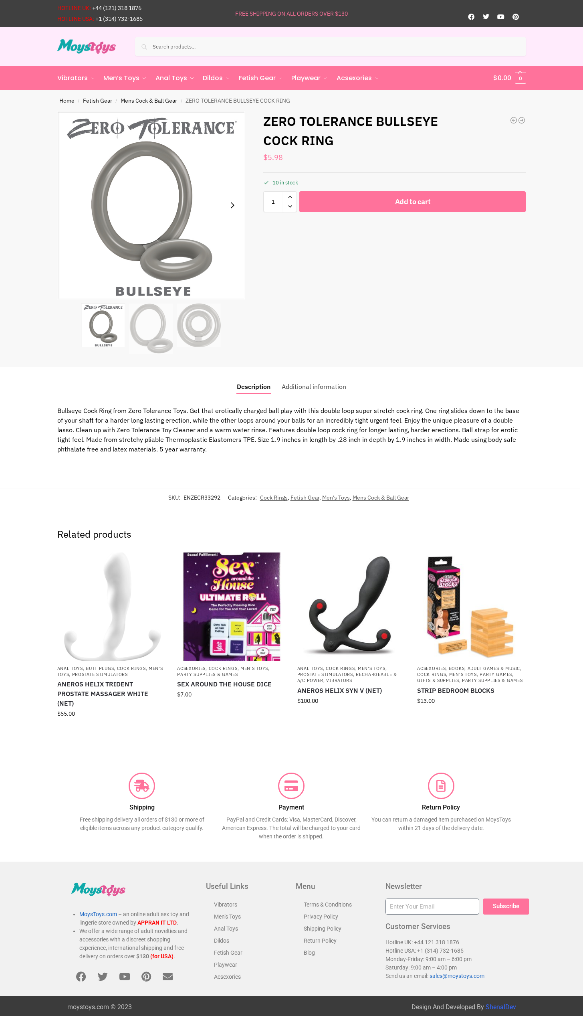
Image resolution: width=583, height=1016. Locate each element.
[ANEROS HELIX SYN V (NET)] (351, 607)
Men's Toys (336, 497)
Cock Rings (274, 497)
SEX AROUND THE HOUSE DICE (224, 684)
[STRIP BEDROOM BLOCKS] (471, 607)
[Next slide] (232, 205)
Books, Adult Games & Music (484, 668)
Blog (309, 952)
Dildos (221, 940)
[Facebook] (471, 16)
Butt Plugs (100, 668)
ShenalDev (501, 1007)
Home (67, 100)
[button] (509, 78)
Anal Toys (70, 668)
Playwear (225, 964)
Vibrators (339, 680)
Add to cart (413, 201)
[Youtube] (500, 16)
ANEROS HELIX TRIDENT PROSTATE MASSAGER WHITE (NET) (102, 693)
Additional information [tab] (314, 387)
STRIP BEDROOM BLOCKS (455, 690)
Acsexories (191, 668)
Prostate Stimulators (100, 674)
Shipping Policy (322, 928)
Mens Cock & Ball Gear (149, 100)
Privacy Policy (321, 916)
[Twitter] (486, 16)
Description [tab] (253, 387)
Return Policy (320, 940)
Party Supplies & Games (207, 674)
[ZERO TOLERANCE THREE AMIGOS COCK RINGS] (514, 120)
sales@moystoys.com (457, 976)
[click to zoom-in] (151, 205)
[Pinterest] (515, 16)
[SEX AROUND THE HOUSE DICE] (231, 607)
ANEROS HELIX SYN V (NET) (339, 690)
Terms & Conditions (328, 904)
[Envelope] (168, 976)
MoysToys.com (98, 914)
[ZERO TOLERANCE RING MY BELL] (522, 120)
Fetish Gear (97, 100)
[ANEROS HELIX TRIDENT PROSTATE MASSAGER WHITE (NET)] (111, 607)
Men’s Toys (227, 916)
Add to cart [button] (111, 731)
